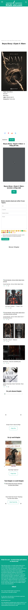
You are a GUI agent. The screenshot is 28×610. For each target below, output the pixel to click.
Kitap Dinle (13, 473)
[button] (6, 415)
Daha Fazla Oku (13, 502)
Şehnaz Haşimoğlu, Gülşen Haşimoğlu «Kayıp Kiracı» (13, 384)
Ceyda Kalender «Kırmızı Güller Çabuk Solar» (13, 284)
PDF (14, 191)
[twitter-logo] (16, 133)
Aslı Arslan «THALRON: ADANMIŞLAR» (12, 361)
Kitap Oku (13, 428)
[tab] (4, 139)
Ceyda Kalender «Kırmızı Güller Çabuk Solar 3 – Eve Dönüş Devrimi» (14, 317)
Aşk (8, 40)
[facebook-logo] (5, 133)
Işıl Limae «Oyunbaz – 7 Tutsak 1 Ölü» (14, 306)
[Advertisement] (14, 24)
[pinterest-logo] (9, 133)
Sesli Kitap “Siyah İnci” (13, 469)
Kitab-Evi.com (4, 40)
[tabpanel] (14, 162)
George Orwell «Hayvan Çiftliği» (13, 424)
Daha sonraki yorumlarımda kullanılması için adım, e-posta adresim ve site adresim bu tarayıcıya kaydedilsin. (13, 235)
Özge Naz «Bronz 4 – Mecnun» (10, 339)
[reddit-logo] (12, 133)
